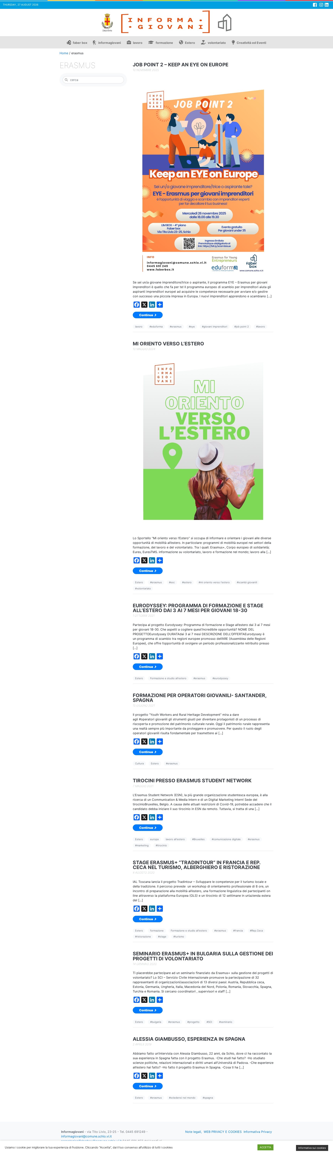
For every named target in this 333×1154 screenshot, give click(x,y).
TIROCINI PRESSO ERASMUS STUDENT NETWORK (192, 780)
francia (239, 930)
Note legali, (193, 1132)
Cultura (139, 763)
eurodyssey (221, 678)
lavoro (137, 43)
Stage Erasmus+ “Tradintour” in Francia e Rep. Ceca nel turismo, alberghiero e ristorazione (197, 865)
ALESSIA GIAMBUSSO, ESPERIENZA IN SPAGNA (189, 1039)
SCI (210, 1021)
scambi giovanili (247, 582)
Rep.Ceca (257, 930)
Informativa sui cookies (312, 1147)
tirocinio (162, 845)
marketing (143, 845)
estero (188, 582)
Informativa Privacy (258, 1132)
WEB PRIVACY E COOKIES (223, 1132)
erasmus (176, 326)
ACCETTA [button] (265, 1147)
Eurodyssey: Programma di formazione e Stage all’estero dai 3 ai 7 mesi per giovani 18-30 (198, 608)
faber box (80, 43)
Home (64, 53)
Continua (146, 315)
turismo (179, 936)
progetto (194, 1021)
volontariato (217, 43)
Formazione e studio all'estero (168, 678)
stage (163, 936)
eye (192, 326)
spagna (208, 1097)
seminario (226, 1021)
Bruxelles (199, 839)
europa (154, 839)
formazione (164, 43)
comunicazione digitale (227, 839)
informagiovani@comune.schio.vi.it (86, 1136)
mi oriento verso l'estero (215, 582)
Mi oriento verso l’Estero (168, 343)
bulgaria (156, 1021)
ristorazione (144, 936)
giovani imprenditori (215, 326)
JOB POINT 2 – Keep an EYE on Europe (180, 64)
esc (173, 582)
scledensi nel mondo (183, 1097)
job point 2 (242, 326)
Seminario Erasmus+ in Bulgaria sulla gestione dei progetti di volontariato (203, 956)
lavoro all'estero (175, 839)
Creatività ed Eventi (251, 43)
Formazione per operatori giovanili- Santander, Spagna (200, 698)
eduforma (157, 326)
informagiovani (109, 43)
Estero (190, 43)
